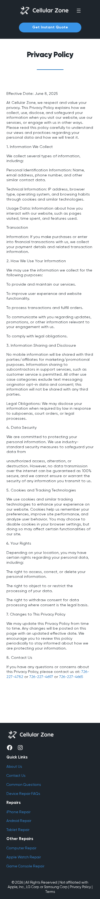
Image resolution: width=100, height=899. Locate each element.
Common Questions (23, 784)
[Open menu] (78, 10)
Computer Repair (21, 848)
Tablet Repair (17, 830)
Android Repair (18, 821)
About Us (14, 766)
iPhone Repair (18, 812)
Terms (50, 891)
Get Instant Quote (50, 27)
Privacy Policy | (81, 887)
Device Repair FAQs (23, 793)
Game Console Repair (25, 866)
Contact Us (16, 775)
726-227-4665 (71, 677)
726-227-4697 (41, 677)
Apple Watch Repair (23, 857)
